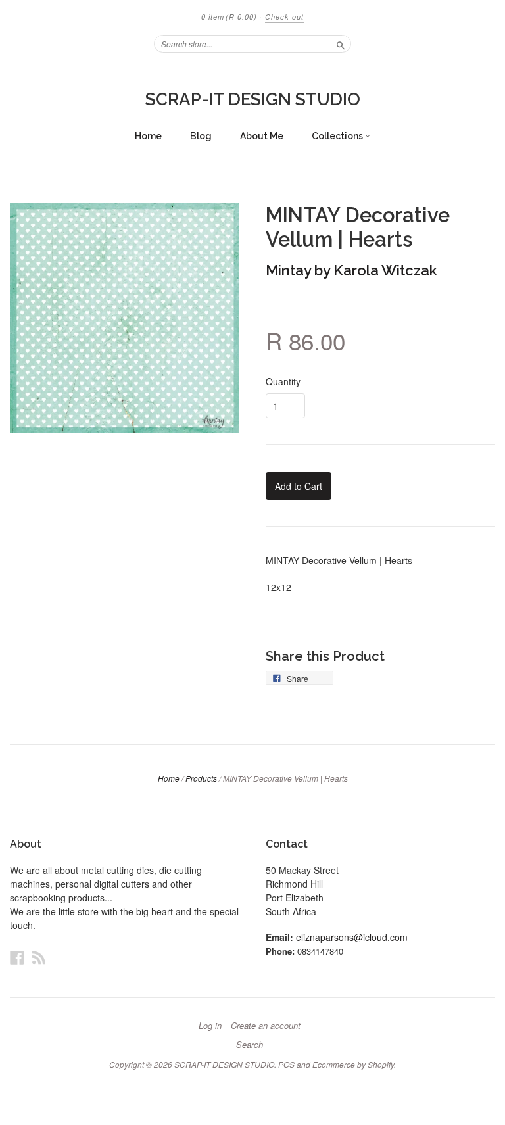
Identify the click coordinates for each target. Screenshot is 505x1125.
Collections (338, 136)
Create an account (266, 1025)
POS (286, 1064)
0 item (229, 17)
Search (249, 1044)
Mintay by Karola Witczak (351, 270)
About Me (261, 136)
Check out (284, 17)
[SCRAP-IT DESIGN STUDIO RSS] (39, 957)
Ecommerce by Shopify (353, 1064)
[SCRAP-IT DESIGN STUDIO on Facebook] (17, 957)
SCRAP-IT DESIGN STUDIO (252, 99)
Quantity (283, 381)
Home (148, 136)
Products (201, 778)
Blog (201, 136)
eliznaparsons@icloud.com (352, 937)
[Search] (341, 43)
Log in (210, 1025)
